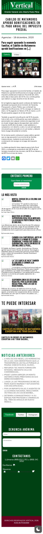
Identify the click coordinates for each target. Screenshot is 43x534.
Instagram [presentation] (33, 414)
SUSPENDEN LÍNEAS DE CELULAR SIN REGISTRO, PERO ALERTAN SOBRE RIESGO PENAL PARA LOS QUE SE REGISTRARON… (25, 283)
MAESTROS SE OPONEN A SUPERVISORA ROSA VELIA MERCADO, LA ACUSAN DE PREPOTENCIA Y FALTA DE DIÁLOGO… (26, 219)
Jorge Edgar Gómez (8, 212)
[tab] (7, 55)
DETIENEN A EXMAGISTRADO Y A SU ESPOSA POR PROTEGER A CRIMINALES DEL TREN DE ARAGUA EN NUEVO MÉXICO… (21, 398)
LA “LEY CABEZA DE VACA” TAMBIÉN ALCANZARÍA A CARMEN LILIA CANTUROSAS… (25, 262)
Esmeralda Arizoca (8, 233)
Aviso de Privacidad (21, 522)
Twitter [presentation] (21, 414)
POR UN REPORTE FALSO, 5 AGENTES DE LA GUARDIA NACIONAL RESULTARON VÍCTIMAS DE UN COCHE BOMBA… (22, 390)
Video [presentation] (16, 54)
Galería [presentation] (7, 54)
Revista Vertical (7, 275)
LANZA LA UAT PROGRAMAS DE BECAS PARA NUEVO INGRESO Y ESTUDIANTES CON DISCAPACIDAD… (21, 383)
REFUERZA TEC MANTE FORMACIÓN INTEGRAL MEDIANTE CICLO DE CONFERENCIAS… (20, 370)
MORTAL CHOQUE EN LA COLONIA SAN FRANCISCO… (26, 200)
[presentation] (6, 326)
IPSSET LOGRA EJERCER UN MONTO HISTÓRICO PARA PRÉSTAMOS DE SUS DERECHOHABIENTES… (21, 376)
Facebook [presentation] (9, 414)
